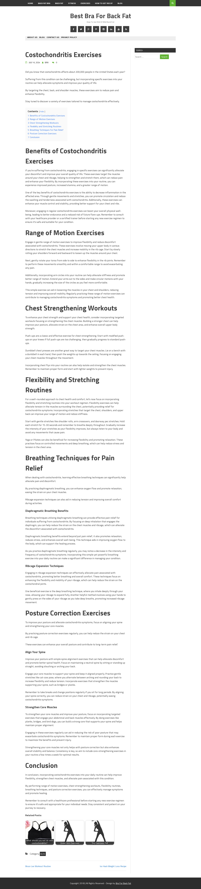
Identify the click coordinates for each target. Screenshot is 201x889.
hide (42, 111)
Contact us (53, 37)
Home (30, 3)
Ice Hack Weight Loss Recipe (113, 866)
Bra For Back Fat (123, 883)
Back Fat (59, 3)
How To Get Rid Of (104, 3)
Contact (32, 9)
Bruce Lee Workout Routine (38, 866)
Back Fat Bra (44, 3)
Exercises (85, 3)
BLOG (120, 3)
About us (32, 37)
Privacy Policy (69, 37)
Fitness (72, 3)
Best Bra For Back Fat (100, 16)
